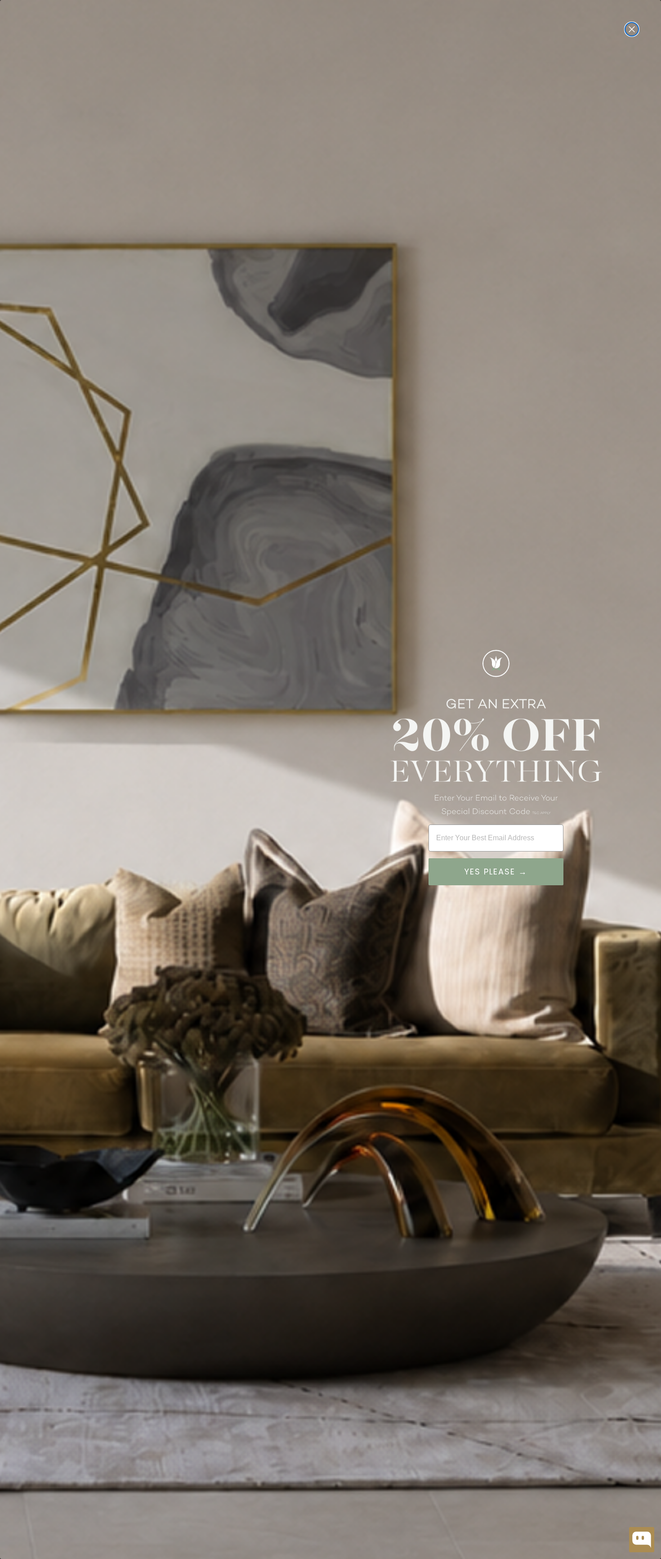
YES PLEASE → (495, 871)
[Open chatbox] (641, 1539)
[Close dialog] (632, 29)
